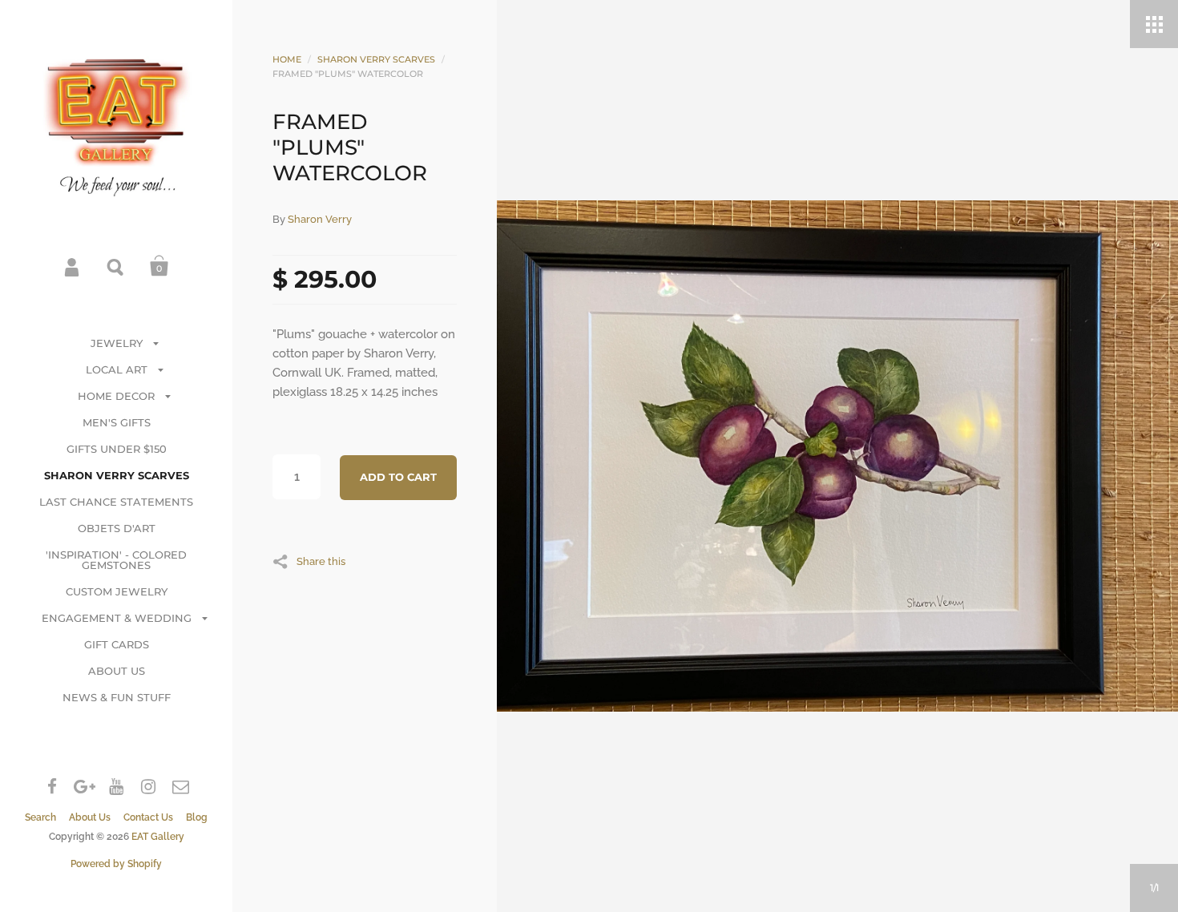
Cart (159, 266)
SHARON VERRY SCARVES (116, 475)
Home (286, 59)
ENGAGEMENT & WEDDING (117, 617)
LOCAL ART (116, 369)
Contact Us (148, 817)
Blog (197, 817)
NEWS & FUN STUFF (117, 697)
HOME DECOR (116, 395)
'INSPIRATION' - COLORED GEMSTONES (116, 559)
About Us (90, 817)
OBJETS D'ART (116, 528)
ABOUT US (116, 670)
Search (116, 266)
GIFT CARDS (116, 644)
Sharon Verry (320, 219)
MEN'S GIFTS (117, 422)
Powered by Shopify (116, 864)
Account (72, 266)
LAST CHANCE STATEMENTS (116, 501)
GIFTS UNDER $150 (117, 448)
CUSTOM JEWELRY (116, 591)
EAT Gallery (157, 836)
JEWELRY (117, 343)
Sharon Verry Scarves (376, 59)
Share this (321, 561)
